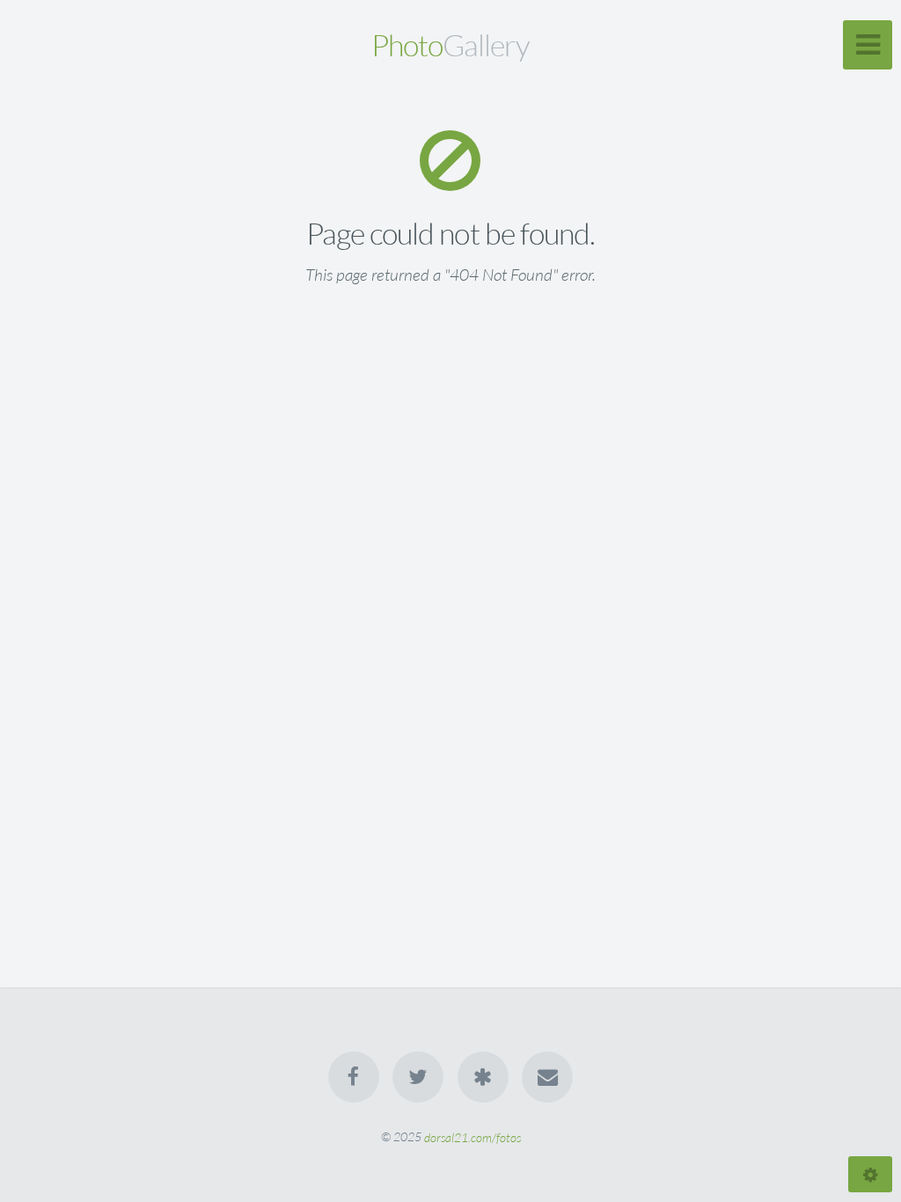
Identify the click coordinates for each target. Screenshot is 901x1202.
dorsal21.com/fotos (472, 1136)
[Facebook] (353, 1077)
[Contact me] (547, 1077)
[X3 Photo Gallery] (483, 1077)
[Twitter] (417, 1077)
